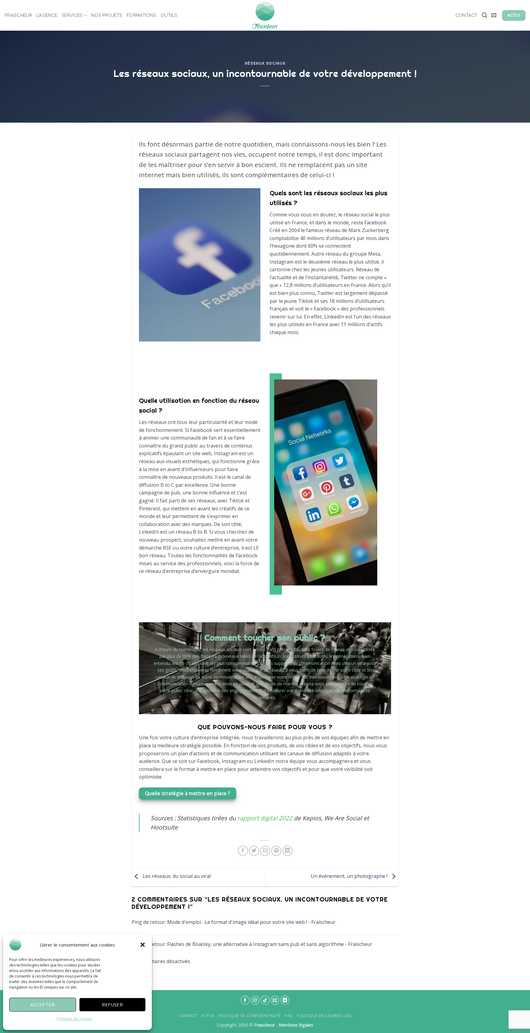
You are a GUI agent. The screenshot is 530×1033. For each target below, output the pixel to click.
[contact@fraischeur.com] (494, 15)
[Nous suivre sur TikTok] (265, 1000)
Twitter (348, 277)
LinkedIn (334, 316)
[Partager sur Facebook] (243, 851)
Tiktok (305, 301)
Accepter (42, 1004)
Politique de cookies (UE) (324, 1015)
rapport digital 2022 (264, 818)
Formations (141, 15)
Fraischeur (18, 15)
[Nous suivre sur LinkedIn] (285, 1000)
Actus (208, 1015)
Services (72, 15)
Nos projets (106, 15)
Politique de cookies (74, 1018)
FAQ (289, 1015)
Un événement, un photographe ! (350, 876)
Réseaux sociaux (265, 63)
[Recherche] (484, 15)
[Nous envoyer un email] (275, 1000)
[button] (143, 945)
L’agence (46, 15)
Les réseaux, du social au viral (176, 876)
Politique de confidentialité (250, 1015)
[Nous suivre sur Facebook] (245, 1000)
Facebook (375, 222)
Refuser (112, 1004)
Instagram (282, 261)
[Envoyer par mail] (265, 851)
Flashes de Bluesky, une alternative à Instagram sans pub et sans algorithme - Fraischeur (269, 944)
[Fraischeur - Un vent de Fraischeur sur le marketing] (265, 15)
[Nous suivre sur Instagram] (255, 1000)
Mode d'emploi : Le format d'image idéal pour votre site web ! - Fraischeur (251, 922)
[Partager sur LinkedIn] (287, 851)
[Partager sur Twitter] (254, 851)
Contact (466, 15)
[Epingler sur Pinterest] (276, 851)
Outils (169, 15)
